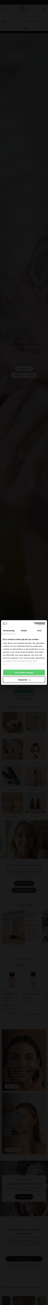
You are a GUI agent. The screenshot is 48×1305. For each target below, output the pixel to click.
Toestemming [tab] (9, 630)
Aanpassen (22, 680)
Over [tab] (39, 630)
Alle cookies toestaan (24, 672)
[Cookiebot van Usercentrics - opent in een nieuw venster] (34, 623)
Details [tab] (24, 630)
